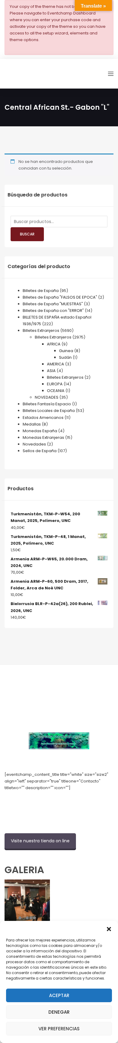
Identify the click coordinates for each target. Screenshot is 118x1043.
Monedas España (40, 431)
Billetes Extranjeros (41, 330)
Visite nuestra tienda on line (40, 841)
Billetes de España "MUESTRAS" (53, 304)
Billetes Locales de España (49, 410)
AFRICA (54, 344)
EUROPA (55, 384)
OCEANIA (55, 391)
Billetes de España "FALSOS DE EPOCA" (60, 297)
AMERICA (55, 364)
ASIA (51, 371)
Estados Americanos (43, 417)
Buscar (27, 234)
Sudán (65, 357)
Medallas (32, 424)
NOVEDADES (46, 397)
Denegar (59, 1012)
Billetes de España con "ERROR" (53, 310)
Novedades (34, 444)
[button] (109, 928)
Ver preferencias (59, 1028)
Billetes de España (41, 290)
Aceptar (59, 995)
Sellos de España (40, 451)
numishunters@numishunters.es (36, 801)
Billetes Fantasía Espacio (47, 404)
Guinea (66, 351)
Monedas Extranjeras (43, 437)
